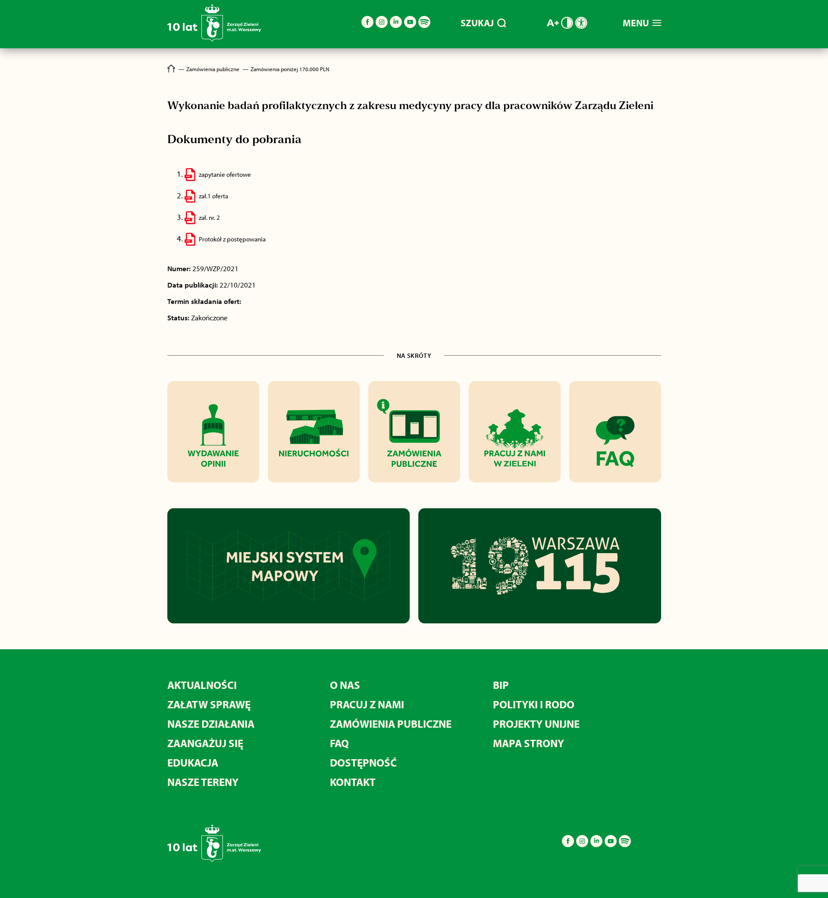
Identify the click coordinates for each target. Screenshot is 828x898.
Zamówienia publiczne (391, 723)
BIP (501, 684)
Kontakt (353, 781)
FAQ (339, 743)
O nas (345, 684)
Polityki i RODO (533, 704)
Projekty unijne (536, 723)
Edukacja (192, 762)
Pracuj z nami (367, 704)
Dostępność (363, 762)
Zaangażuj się (205, 743)
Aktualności (202, 684)
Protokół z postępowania (232, 239)
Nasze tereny (202, 781)
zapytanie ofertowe (225, 174)
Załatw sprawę (209, 704)
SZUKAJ (477, 23)
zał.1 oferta (213, 196)
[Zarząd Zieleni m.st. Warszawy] (214, 40)
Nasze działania (210, 723)
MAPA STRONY (528, 743)
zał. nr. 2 (209, 217)
